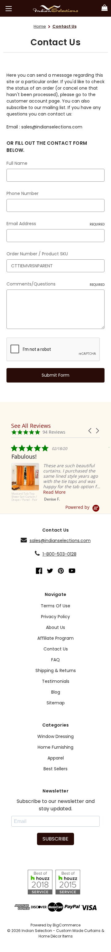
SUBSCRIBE (55, 838)
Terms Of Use (55, 606)
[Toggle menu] (8, 8)
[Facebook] (39, 571)
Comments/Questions (55, 284)
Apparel (55, 758)
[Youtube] (72, 571)
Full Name (16, 163)
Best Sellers (55, 769)
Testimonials (55, 681)
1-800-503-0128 (59, 554)
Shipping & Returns (55, 670)
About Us (55, 627)
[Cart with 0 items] (104, 8)
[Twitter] (50, 571)
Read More (54, 492)
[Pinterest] (61, 571)
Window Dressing (55, 736)
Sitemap (56, 703)
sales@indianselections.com (60, 540)
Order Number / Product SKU (37, 254)
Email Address (55, 224)
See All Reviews (31, 425)
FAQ (55, 660)
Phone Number (22, 193)
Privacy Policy (55, 617)
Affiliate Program (55, 638)
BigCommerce (66, 925)
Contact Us (55, 649)
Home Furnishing (55, 747)
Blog (55, 692)
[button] (90, 430)
